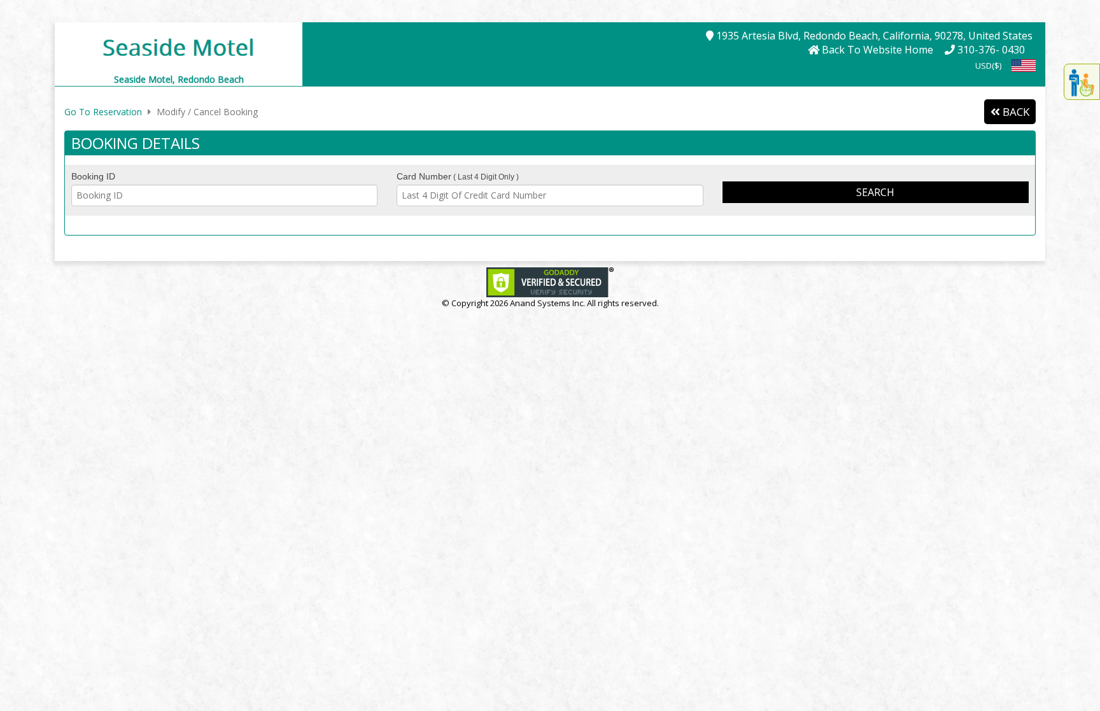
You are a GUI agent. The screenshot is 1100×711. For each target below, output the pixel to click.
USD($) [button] (988, 65)
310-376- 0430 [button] (990, 50)
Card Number (458, 176)
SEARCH (875, 192)
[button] (178, 46)
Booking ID (93, 176)
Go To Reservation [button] (103, 112)
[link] (550, 282)
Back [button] (1014, 111)
